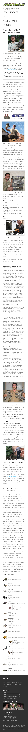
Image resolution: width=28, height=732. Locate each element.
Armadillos (11, 624)
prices (14, 64)
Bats (14, 651)
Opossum (10, 589)
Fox (9, 636)
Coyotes (15, 640)
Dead (9, 662)
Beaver (10, 630)
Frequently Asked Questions (10, 698)
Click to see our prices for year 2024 (12, 694)
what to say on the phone (12, 476)
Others (10, 668)
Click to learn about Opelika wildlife (12, 696)
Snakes (10, 656)
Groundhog (11, 618)
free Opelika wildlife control (9, 69)
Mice (14, 606)
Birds (9, 646)
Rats (9, 601)
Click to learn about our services (11, 693)
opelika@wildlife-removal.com (12, 8)
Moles (9, 612)
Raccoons (10, 577)
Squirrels (10, 583)
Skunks (10, 595)
